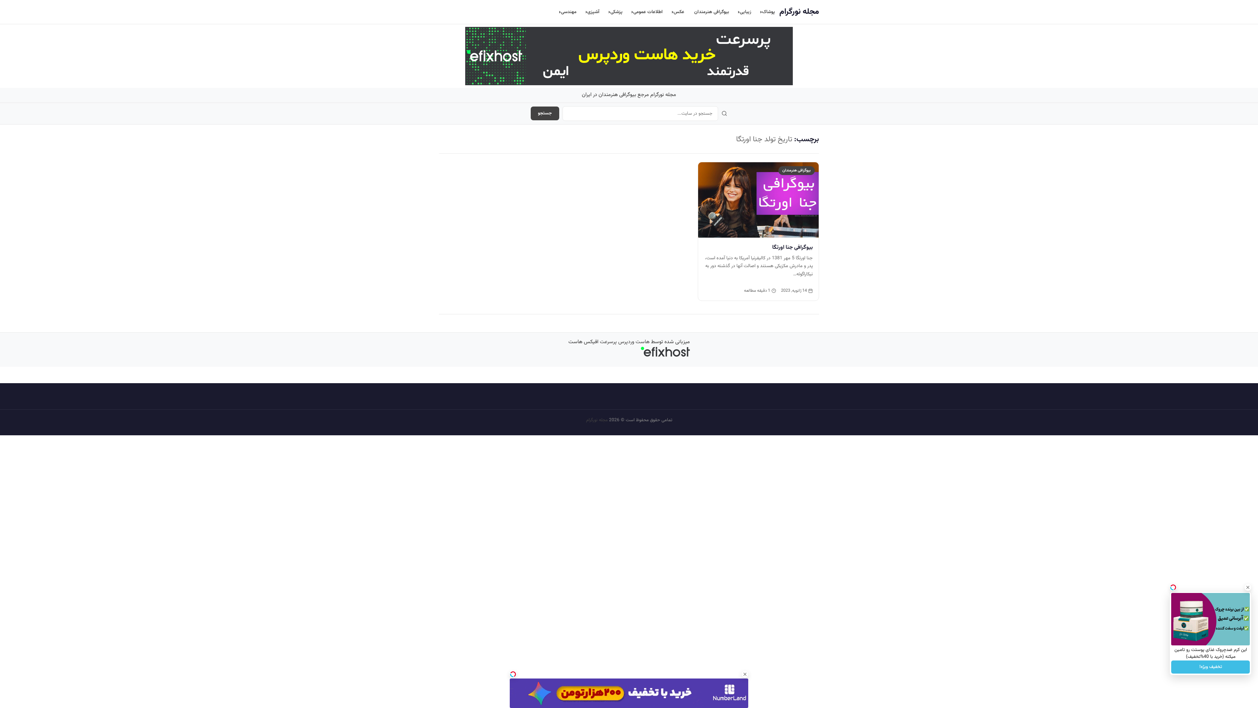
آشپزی (593, 12)
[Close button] (1248, 587)
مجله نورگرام (799, 12)
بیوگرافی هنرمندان (711, 12)
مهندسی (569, 12)
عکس (679, 12)
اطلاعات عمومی (648, 12)
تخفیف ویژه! (1210, 667)
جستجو (545, 113)
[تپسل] (513, 674)
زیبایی (745, 12)
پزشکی (616, 12)
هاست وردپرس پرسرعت (625, 342)
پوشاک (768, 12)
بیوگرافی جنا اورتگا (792, 247)
